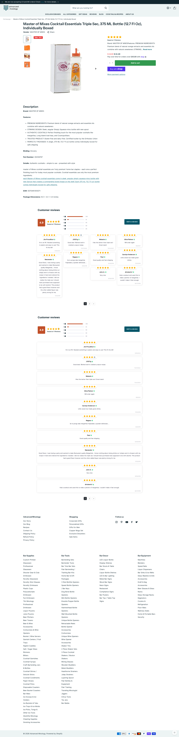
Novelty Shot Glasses (31, 582)
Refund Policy (28, 537)
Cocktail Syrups (29, 662)
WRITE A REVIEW (132, 222)
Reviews (93, 14)
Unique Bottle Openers (70, 620)
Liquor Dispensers (145, 569)
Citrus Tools (66, 697)
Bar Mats (26, 694)
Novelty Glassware (30, 579)
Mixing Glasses (67, 662)
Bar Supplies (28, 556)
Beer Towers (28, 620)
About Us (130, 14)
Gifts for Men (74, 527)
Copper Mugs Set (76, 530)
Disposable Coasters (31, 687)
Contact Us (27, 530)
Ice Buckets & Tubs (30, 703)
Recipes (26, 527)
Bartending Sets (67, 560)
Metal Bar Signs (106, 579)
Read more (147, 49)
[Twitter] (136, 522)
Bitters (25, 655)
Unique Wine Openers (69, 636)
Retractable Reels (68, 623)
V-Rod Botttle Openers (70, 582)
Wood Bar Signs (106, 582)
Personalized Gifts (76, 524)
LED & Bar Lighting (107, 576)
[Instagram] (116, 522)
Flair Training (66, 687)
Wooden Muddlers (68, 665)
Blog (101, 14)
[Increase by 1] (113, 61)
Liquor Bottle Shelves (108, 573)
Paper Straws (28, 681)
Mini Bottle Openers (69, 598)
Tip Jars (64, 700)
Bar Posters (104, 595)
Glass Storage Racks (146, 595)
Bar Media (65, 703)
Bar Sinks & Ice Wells (146, 573)
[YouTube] (127, 522)
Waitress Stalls (143, 611)
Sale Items (73, 537)
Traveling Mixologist (69, 690)
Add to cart (135, 63)
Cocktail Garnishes (30, 658)
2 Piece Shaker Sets (69, 649)
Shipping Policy (29, 534)
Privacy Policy (28, 540)
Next (58, 2)
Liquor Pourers (29, 611)
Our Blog (26, 524)
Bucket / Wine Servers (32, 636)
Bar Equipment (144, 556)
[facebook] (131, 522)
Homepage (7, 19)
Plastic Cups (28, 588)
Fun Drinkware (28, 598)
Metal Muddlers (67, 668)
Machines (141, 560)
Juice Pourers (28, 614)
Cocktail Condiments (31, 678)
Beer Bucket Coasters (31, 690)
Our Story (27, 521)
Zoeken (106, 8)
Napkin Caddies (29, 646)
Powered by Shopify (54, 734)
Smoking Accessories (31, 722)
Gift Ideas (83, 14)
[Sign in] (169, 8)
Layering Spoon (67, 678)
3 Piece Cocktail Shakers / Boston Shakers (68, 655)
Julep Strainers (67, 674)
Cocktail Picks (28, 684)
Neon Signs (104, 585)
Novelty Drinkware (30, 585)
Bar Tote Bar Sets (68, 566)
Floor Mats (142, 608)
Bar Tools (65, 556)
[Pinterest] (121, 522)
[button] (2, 2)
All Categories (69, 14)
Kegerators (142, 598)
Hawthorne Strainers (69, 671)
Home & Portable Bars (146, 614)
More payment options (116, 74)
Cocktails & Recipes (114, 14)
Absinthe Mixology (30, 716)
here (42, 2)
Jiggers (64, 694)
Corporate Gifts (75, 521)
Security (141, 617)
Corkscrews (66, 633)
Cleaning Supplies (30, 719)
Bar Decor (104, 556)
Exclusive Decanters (77, 534)
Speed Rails (142, 566)
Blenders (141, 563)
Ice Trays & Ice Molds (31, 706)
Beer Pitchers (28, 617)
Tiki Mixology (28, 601)
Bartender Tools (67, 563)
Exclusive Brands (53, 14)
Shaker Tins (66, 646)
